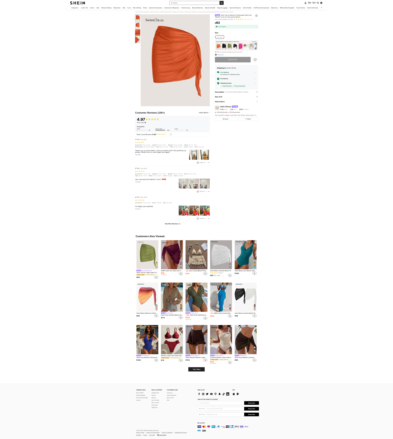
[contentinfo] (228, 426)
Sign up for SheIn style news (208, 399)
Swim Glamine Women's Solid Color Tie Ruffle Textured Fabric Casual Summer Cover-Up (196, 357)
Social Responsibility (142, 397)
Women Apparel (144, 12)
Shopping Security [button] (226, 83)
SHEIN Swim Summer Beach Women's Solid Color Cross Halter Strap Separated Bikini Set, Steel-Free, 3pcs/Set (221, 313)
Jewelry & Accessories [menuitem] (155, 8)
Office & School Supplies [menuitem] (287, 8)
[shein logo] (77, 3)
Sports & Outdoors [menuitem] (235, 8)
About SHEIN (139, 393)
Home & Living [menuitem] (185, 8)
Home (136, 12)
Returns (153, 395)
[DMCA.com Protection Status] (204, 430)
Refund (153, 397)
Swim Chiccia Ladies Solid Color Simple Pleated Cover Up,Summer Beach (147, 272)
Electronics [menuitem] (274, 8)
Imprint (145, 435)
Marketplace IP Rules (181, 432)
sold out (233, 60)
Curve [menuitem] (129, 8)
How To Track (155, 402)
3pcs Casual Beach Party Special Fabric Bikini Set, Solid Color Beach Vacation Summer (196, 271)
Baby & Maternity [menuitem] (197, 8)
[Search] (222, 3)
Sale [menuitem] (98, 8)
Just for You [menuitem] (84, 8)
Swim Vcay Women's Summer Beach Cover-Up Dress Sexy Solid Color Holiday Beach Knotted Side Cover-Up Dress (246, 357)
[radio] (219, 37)
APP (233, 390)
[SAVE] (255, 59)
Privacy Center (140, 432)
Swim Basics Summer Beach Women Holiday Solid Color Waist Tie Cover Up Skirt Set (246, 313)
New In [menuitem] (92, 8)
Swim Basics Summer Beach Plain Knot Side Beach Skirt (221, 271)
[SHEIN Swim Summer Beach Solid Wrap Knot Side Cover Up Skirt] (218, 46)
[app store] (233, 395)
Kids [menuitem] (124, 8)
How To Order (155, 400)
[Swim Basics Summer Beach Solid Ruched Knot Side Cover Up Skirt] (224, 46)
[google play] (237, 395)
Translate (137, 154)
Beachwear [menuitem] (117, 8)
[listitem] (218, 46)
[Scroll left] (319, 8)
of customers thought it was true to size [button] (229, 52)
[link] (309, 3)
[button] (318, 3)
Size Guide (154, 405)
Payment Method (171, 395)
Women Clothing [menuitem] (106, 8)
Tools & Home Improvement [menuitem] (315, 8)
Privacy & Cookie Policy (153, 432)
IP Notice (138, 435)
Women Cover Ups (178, 12)
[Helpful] (198, 162)
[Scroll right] (321, 8)
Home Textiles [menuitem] (247, 8)
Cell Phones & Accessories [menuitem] (261, 8)
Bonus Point (170, 397)
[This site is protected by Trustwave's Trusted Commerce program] (199, 430)
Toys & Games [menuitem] (300, 8)
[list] (214, 394)
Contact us (170, 393)
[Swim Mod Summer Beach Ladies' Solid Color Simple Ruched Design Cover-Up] (240, 46)
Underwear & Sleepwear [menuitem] (171, 8)
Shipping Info (155, 393)
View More (196, 369)
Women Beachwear (165, 12)
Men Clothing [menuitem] (137, 8)
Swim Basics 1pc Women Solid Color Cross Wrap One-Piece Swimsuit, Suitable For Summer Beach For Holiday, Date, (246, 271)
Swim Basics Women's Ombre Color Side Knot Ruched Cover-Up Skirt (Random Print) (147, 313)
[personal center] (305, 3)
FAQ (168, 400)
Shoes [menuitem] (145, 8)
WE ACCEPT (201, 423)
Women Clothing (154, 12)
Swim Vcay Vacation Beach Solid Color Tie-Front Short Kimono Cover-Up (172, 315)
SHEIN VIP (154, 407)
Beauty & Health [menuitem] (210, 8)
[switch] (170, 134)
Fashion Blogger (140, 395)
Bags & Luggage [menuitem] (222, 8)
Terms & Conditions (167, 432)
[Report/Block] (208, 162)
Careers (138, 400)
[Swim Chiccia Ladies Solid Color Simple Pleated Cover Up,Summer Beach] (229, 46)
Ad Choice (152, 435)
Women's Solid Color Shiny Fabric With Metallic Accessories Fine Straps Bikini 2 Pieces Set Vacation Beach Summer (172, 355)
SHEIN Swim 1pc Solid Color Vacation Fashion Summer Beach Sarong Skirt (172, 271)
